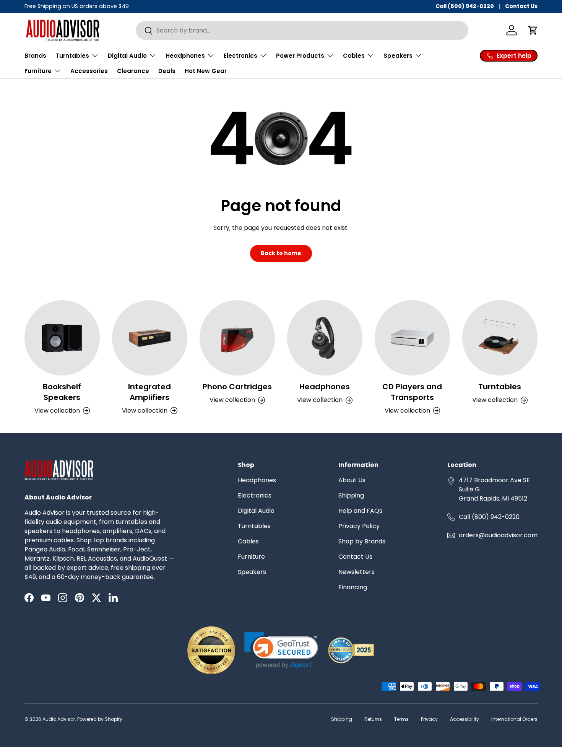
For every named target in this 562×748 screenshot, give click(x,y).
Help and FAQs (360, 510)
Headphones (324, 386)
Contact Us (521, 6)
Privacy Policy (359, 526)
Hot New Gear (206, 71)
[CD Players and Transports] (412, 337)
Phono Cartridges (237, 386)
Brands (35, 56)
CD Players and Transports (412, 392)
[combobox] (302, 30)
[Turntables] (499, 337)
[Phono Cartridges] (237, 337)
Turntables (499, 386)
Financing (352, 587)
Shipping (351, 495)
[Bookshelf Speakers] (62, 337)
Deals (166, 71)
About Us (351, 480)
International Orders (514, 719)
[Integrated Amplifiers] (149, 337)
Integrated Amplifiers (149, 392)
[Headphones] (324, 337)
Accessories (89, 71)
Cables (248, 541)
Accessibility (464, 719)
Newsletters (356, 572)
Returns (373, 719)
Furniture (251, 556)
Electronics (254, 495)
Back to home (281, 253)
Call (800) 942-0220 (464, 6)
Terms (401, 719)
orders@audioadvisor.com (498, 535)
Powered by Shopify (99, 719)
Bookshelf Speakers (62, 392)
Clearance (133, 71)
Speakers (252, 572)
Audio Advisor (58, 719)
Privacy (429, 719)
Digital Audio (256, 510)
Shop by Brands (361, 541)
